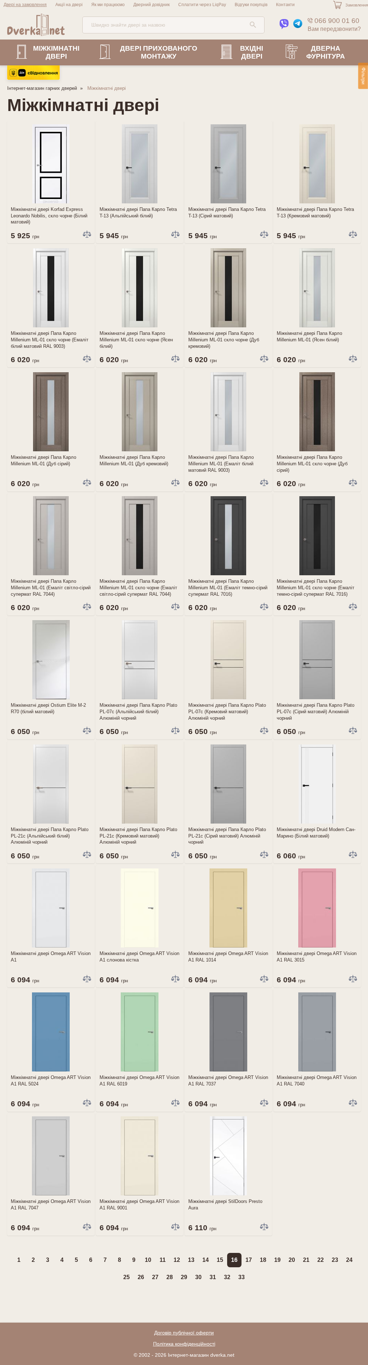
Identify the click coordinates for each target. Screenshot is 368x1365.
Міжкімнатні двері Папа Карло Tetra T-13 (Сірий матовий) (227, 212)
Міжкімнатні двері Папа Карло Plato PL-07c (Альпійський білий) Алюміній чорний (138, 711)
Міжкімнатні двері (56, 52)
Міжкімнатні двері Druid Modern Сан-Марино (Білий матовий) (316, 833)
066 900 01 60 (336, 20)
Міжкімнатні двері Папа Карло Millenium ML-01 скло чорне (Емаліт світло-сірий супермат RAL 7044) (138, 587)
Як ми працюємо (108, 4)
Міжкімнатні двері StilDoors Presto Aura (225, 1204)
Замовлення (356, 5)
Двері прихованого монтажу (158, 52)
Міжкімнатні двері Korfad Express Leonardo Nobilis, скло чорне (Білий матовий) (49, 216)
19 (277, 1260)
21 (306, 1260)
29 (184, 1277)
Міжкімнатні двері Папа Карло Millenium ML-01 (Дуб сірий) (43, 460)
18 (263, 1260)
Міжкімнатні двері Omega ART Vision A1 (51, 957)
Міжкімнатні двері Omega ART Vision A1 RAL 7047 (51, 1204)
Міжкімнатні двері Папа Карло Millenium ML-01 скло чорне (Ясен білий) (136, 340)
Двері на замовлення (25, 4)
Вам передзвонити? (334, 29)
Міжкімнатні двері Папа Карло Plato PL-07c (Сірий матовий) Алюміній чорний (315, 711)
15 (220, 1260)
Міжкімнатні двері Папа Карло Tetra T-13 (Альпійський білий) (138, 212)
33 (241, 1277)
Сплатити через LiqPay (202, 4)
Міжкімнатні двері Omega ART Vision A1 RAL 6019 (139, 1081)
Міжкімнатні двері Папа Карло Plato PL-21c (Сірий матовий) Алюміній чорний (227, 836)
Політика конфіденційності (184, 1344)
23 (335, 1260)
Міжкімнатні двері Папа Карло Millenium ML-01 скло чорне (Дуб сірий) (312, 464)
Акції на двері (69, 4)
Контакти (285, 4)
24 (349, 1260)
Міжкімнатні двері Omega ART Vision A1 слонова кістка (139, 957)
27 (155, 1277)
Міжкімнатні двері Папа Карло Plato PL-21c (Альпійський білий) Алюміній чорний (49, 836)
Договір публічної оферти (184, 1333)
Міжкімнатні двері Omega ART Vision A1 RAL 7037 (228, 1081)
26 (141, 1277)
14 (205, 1260)
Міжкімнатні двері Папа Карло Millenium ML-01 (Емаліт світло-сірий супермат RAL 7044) (51, 587)
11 (163, 1260)
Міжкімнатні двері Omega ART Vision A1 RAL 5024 (51, 1081)
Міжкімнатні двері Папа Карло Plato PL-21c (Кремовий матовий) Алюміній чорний (138, 836)
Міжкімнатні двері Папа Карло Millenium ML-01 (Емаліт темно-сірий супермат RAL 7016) (227, 587)
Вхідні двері (251, 52)
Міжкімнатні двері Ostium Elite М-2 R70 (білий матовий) (48, 708)
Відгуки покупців (251, 4)
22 (320, 1260)
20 (292, 1260)
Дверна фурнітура (325, 52)
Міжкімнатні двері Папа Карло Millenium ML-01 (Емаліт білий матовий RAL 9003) (221, 464)
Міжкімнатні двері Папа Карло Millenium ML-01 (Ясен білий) (309, 336)
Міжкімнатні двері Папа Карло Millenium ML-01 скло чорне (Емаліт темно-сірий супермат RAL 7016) (315, 587)
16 (234, 1260)
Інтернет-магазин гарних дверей (42, 88)
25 (126, 1277)
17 (248, 1260)
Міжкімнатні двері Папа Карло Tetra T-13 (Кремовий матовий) (315, 212)
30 (198, 1277)
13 (191, 1260)
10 (148, 1260)
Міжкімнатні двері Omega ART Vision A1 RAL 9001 (139, 1204)
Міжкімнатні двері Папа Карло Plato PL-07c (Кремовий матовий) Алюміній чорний (227, 711)
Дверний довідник (151, 4)
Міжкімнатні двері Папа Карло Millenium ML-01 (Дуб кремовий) (134, 460)
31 (213, 1277)
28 (169, 1277)
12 (177, 1260)
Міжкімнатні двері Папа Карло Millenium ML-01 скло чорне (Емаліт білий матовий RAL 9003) (49, 340)
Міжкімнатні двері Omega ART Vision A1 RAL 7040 (316, 1081)
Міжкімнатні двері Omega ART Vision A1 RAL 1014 (228, 957)
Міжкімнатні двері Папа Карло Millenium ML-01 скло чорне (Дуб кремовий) (223, 340)
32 (227, 1277)
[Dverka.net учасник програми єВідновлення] (33, 78)
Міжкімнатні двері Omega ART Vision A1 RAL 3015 (316, 957)
